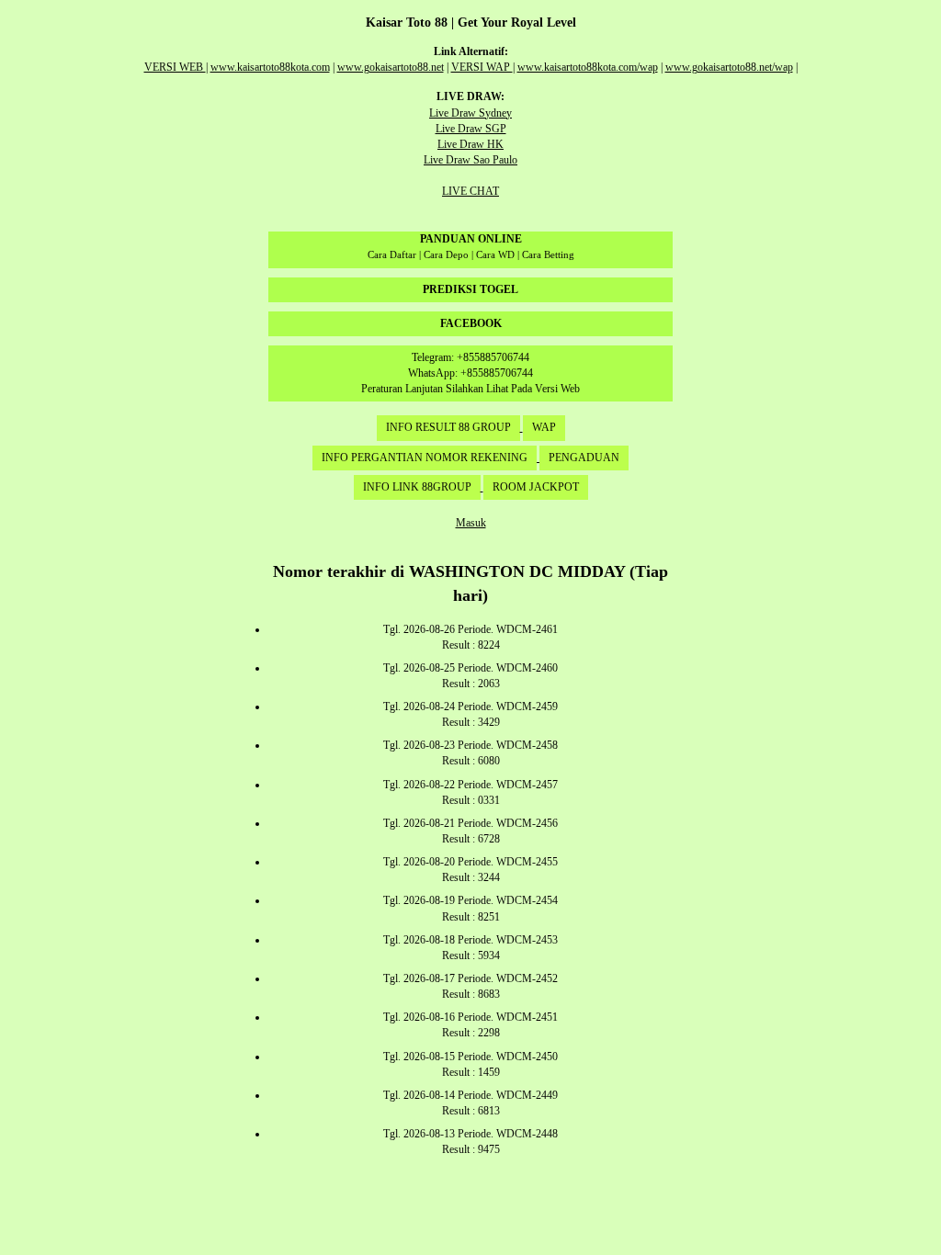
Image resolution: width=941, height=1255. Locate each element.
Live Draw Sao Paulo (470, 159)
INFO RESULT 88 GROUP (448, 427)
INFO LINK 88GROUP (417, 487)
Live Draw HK (470, 144)
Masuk (471, 522)
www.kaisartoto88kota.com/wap (587, 67)
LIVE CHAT (470, 191)
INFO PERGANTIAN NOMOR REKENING (424, 457)
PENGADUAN (584, 457)
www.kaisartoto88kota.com (270, 67)
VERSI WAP (482, 67)
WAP (544, 427)
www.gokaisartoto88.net (390, 67)
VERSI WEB (175, 67)
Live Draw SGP (471, 128)
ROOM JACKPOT (536, 487)
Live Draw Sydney (470, 113)
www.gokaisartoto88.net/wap (729, 67)
